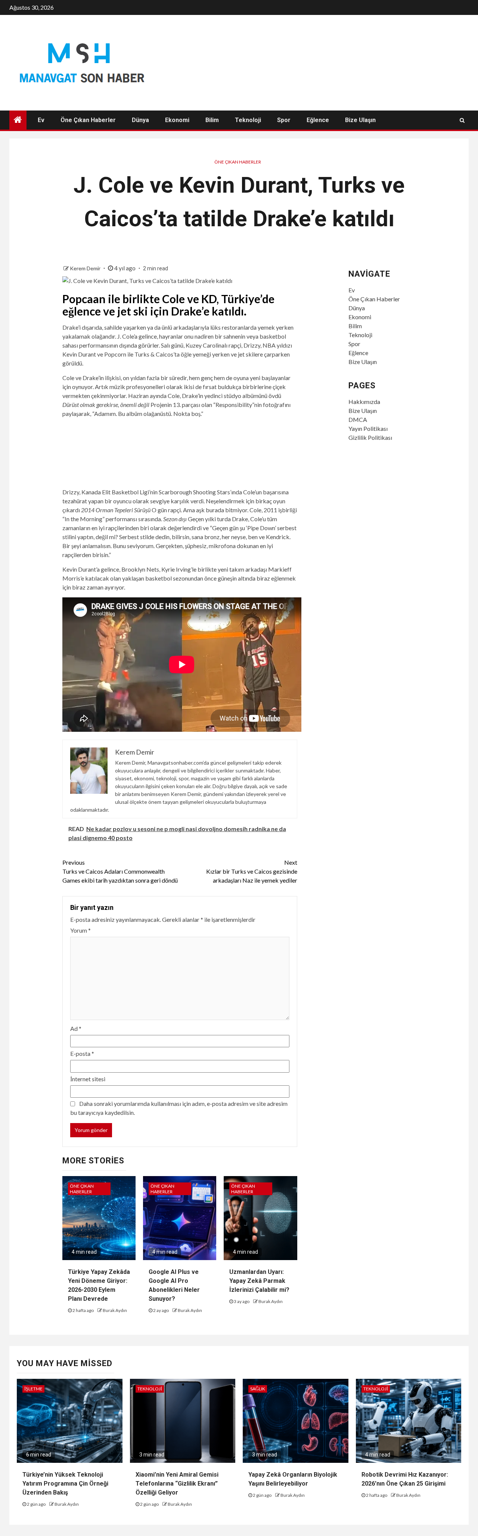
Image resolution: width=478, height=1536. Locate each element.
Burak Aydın (115, 1310)
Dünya (140, 120)
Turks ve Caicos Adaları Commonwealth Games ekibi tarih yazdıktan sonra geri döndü (120, 871)
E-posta (82, 1053)
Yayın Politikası (368, 428)
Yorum (80, 930)
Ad (75, 1028)
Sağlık (257, 1389)
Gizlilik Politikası (370, 437)
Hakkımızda (364, 401)
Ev (41, 120)
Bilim (212, 120)
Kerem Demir (86, 268)
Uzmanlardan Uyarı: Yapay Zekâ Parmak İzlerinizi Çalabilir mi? (259, 1280)
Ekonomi (177, 120)
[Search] (462, 120)
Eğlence (318, 120)
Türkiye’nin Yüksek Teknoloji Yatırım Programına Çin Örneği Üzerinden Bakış (65, 1483)
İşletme (33, 1389)
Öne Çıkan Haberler (88, 120)
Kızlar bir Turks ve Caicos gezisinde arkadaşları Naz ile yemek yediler (251, 871)
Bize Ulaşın (360, 120)
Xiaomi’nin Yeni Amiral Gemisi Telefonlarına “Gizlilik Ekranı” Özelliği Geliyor (177, 1483)
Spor (284, 120)
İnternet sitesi (87, 1078)
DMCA (357, 419)
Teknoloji (248, 120)
